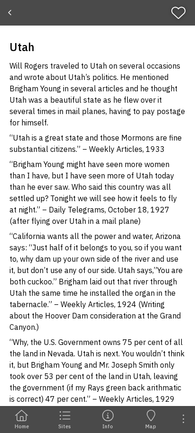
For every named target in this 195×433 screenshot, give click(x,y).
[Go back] (10, 12)
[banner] (97, 13)
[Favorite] (181, 13)
